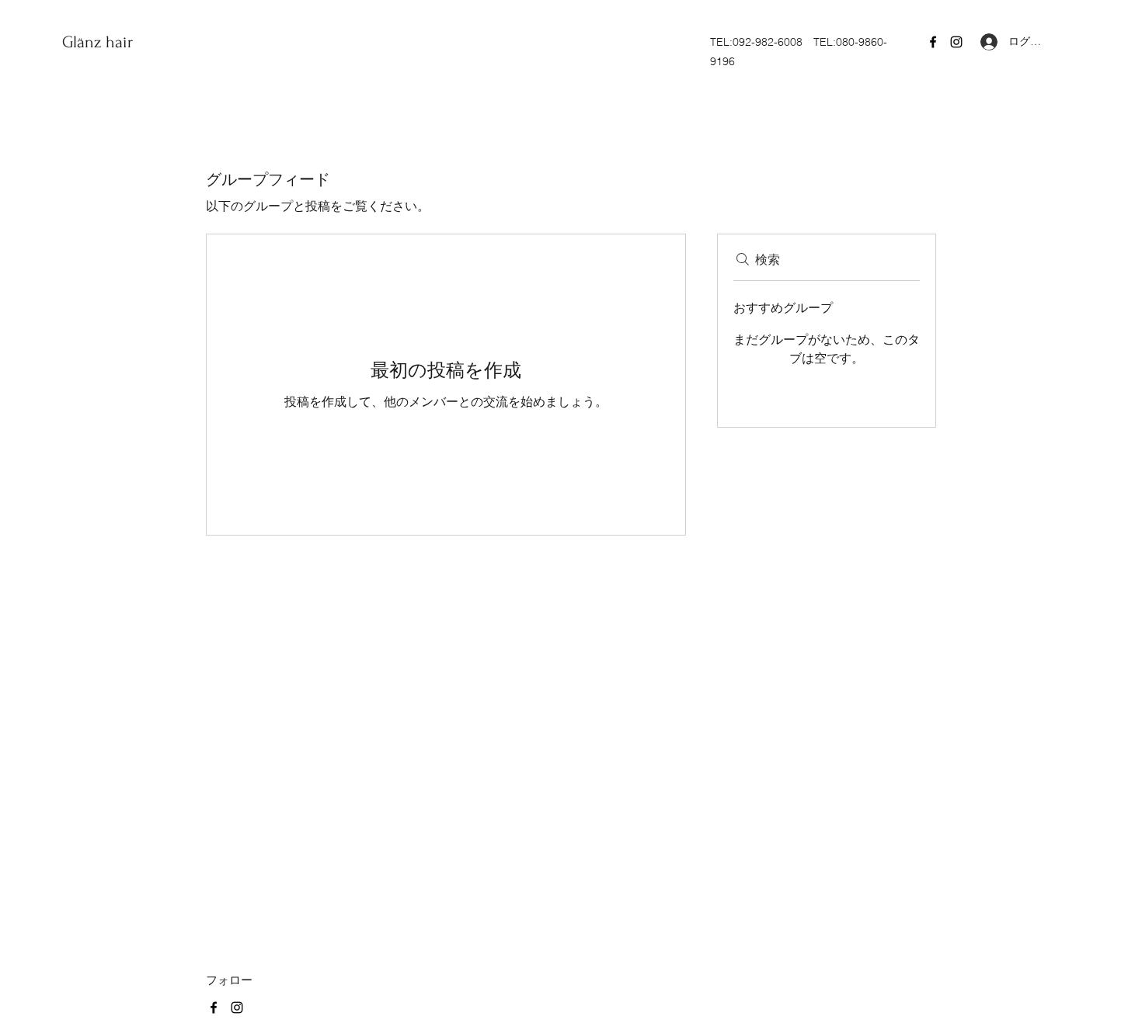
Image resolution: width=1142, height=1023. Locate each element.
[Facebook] (933, 42)
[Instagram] (956, 42)
